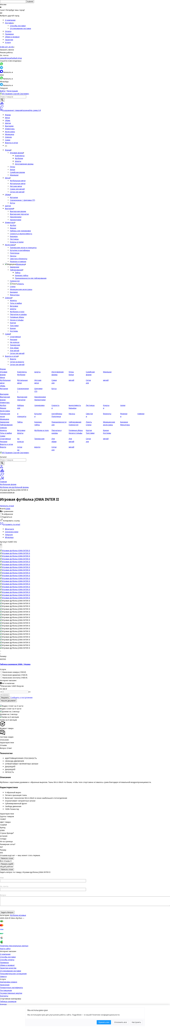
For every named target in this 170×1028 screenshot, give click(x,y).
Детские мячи (16, 186)
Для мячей (14, 350)
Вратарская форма (18, 211)
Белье (12, 169)
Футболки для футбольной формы (14, 487)
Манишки (14, 175)
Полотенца (14, 253)
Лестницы (14, 239)
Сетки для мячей (17, 192)
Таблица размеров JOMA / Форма (15, 664)
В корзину (4, 695)
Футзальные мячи (17, 183)
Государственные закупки (11, 993)
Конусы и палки (17, 242)
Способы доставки (18, 26)
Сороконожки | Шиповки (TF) (22, 200)
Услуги (8, 42)
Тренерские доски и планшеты (23, 247)
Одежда (8, 137)
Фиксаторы (15, 295)
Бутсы (12, 203)
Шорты (18, 161)
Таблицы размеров (8, 1001)
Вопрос (3, 895)
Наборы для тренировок (20, 231)
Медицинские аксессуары (21, 289)
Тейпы (17, 272)
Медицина (9, 134)
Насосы (13, 256)
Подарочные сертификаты (11, 987)
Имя (2, 877)
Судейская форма (17, 172)
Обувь (7, 120)
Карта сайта (5, 948)
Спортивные (15, 336)
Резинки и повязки (18, 261)
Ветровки (14, 306)
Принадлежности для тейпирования (30, 278)
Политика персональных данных (14, 946)
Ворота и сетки (11, 142)
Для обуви (14, 348)
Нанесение (4, 985)
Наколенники (15, 217)
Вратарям (9, 126)
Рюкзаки (13, 339)
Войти (2, 91)
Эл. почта (4, 886)
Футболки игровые (18, 915)
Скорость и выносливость (21, 233)
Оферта (3, 976)
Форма (8, 115)
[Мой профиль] (1, 467)
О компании (10, 20)
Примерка (9, 34)
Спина (12, 286)
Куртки (13, 323)
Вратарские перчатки (19, 214)
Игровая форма (16, 153)
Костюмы (14, 331)
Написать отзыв (7, 858)
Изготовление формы (24, 164)
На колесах (14, 342)
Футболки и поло (17, 311)
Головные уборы (17, 317)
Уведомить (5, 698)
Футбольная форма (8, 484)
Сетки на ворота (17, 362)
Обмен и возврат (12, 37)
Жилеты (13, 300)
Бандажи (14, 292)
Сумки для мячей (17, 189)
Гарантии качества (8, 968)
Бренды (3, 1004)
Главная (3, 481)
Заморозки (14, 267)
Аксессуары (10, 131)
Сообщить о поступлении (21, 697)
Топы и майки (16, 303)
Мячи (7, 117)
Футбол (13, 225)
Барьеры (14, 236)
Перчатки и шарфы (18, 314)
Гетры (12, 166)
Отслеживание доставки (20, 28)
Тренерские (15, 345)
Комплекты (20, 155)
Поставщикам (6, 990)
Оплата (8, 31)
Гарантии (9, 39)
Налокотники (15, 219)
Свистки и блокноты (18, 258)
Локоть (21, 284)
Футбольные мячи (18, 180)
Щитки (8, 123)
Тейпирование (16, 270)
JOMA (8, 508)
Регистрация (12, 91)
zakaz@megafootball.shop (11, 58)
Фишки (13, 228)
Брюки (13, 328)
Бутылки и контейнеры (20, 250)
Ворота (13, 359)
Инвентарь (10, 129)
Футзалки (14, 197)
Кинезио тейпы (21, 275)
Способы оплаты (7, 959)
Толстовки (14, 325)
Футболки (19, 158)
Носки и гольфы (17, 320)
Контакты (4, 996)
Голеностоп (15, 281)
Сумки (7, 140)
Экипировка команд (8, 982)
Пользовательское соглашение (13, 973)
